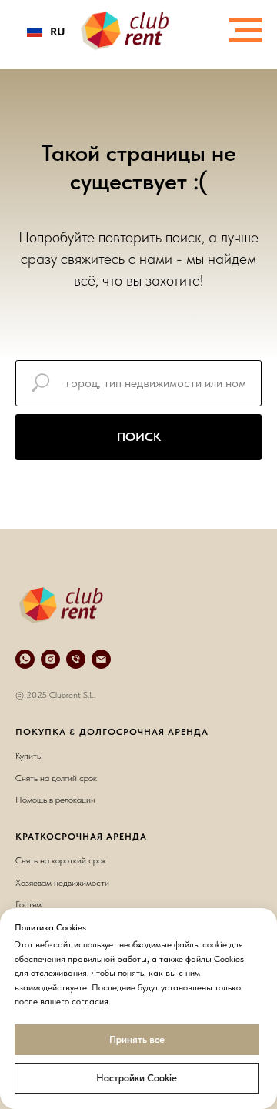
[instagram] (50, 659)
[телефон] (75, 659)
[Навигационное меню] (245, 30)
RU (57, 31)
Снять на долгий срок (56, 778)
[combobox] (46, 30)
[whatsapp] (25, 659)
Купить (28, 755)
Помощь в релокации (55, 799)
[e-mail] (101, 659)
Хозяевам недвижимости (62, 882)
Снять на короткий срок (60, 860)
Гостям (28, 904)
